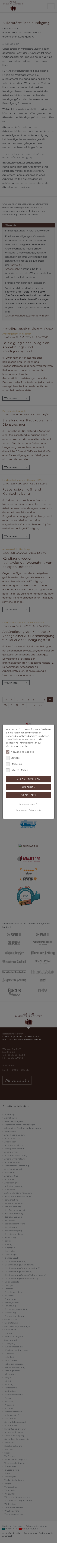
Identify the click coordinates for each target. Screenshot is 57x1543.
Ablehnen (28, 787)
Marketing (16, 763)
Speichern (28, 795)
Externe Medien (19, 770)
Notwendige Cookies (22, 751)
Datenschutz (34, 810)
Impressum (21, 810)
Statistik (15, 757)
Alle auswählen (28, 779)
